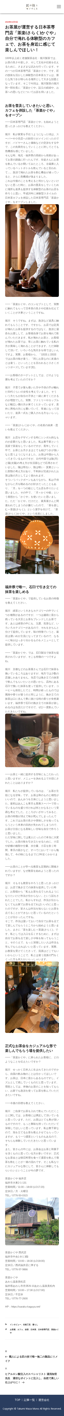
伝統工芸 (27, 1325)
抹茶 (27, 1329)
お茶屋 (13, 1329)
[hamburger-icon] (59, 7)
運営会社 (43, 1400)
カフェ (20, 1329)
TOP (17, 1400)
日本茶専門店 (43, 1329)
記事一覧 (29, 1400)
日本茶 (33, 1329)
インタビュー (15, 1325)
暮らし (35, 1325)
